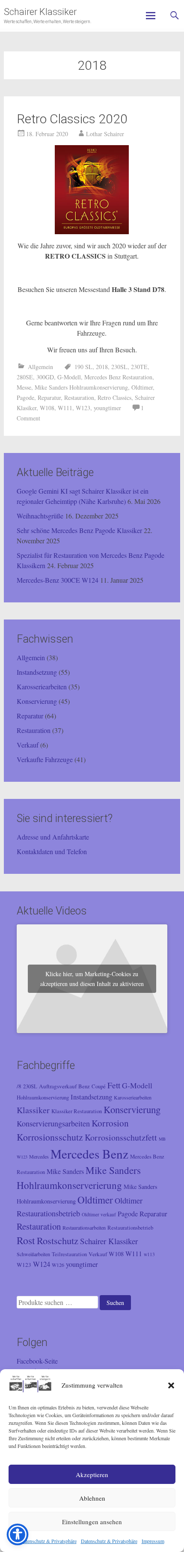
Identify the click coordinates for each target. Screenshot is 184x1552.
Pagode (25, 397)
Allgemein (40, 367)
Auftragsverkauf (58, 1086)
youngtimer (107, 408)
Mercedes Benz (89, 1153)
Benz (84, 1086)
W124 (41, 1264)
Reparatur (49, 397)
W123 (83, 408)
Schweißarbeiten (33, 1254)
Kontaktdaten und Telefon (52, 851)
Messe (24, 387)
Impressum (153, 1540)
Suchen (115, 1303)
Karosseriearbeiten (42, 686)
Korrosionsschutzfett (121, 1137)
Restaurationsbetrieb (130, 1227)
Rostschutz (57, 1240)
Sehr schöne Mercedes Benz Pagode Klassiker (79, 530)
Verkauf (28, 744)
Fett (113, 1084)
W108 (47, 408)
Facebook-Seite (37, 1360)
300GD (45, 377)
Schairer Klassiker (40, 11)
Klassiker (33, 1110)
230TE (139, 367)
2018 (102, 367)
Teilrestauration (69, 1254)
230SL (119, 367)
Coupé (99, 1086)
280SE (25, 377)
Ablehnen (92, 1498)
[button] (171, 1385)
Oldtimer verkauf (99, 1214)
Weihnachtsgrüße (40, 515)
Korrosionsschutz (50, 1137)
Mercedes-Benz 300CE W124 (57, 579)
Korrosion (110, 1123)
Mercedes (39, 1156)
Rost (26, 1240)
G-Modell (69, 377)
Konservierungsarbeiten (53, 1123)
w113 (149, 1254)
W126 (58, 1264)
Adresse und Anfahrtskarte (53, 836)
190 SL (83, 367)
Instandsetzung (37, 671)
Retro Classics (114, 397)
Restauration (79, 397)
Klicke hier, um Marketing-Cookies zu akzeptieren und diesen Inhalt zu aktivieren (92, 979)
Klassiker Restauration (76, 1111)
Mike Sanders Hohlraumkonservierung (81, 387)
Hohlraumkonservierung (43, 1097)
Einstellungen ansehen (92, 1521)
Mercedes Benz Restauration (118, 377)
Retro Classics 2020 (72, 118)
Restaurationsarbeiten (84, 1227)
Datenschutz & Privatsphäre (48, 1540)
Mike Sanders (65, 1171)
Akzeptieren (92, 1474)
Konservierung (37, 701)
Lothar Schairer (105, 134)
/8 (19, 1086)
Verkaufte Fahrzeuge (45, 759)
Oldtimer (142, 387)
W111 (65, 408)
